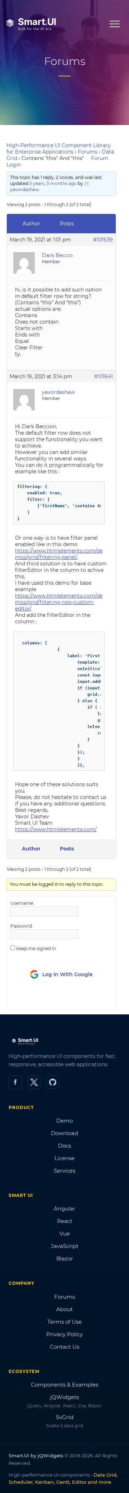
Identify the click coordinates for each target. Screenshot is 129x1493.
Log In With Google (67, 974)
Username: (22, 903)
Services (64, 1170)
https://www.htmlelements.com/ (56, 829)
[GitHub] (52, 1082)
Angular (64, 1208)
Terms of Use (64, 1321)
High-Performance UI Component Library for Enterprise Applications (58, 148)
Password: (21, 926)
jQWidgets (64, 1397)
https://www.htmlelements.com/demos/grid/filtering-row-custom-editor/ (58, 602)
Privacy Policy (64, 1334)
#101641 (103, 376)
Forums (87, 152)
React (64, 1221)
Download (64, 1133)
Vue (64, 1233)
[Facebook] (15, 1082)
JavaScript (64, 1246)
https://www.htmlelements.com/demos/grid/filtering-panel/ (58, 554)
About (64, 1309)
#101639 (103, 239)
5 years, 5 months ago (53, 183)
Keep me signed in (36, 948)
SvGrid (64, 1417)
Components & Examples (64, 1384)
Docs (64, 1145)
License (64, 1158)
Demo (64, 1120)
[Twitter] (34, 1082)
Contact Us (64, 1346)
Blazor (64, 1258)
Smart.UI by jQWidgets (36, 1455)
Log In (50, 998)
